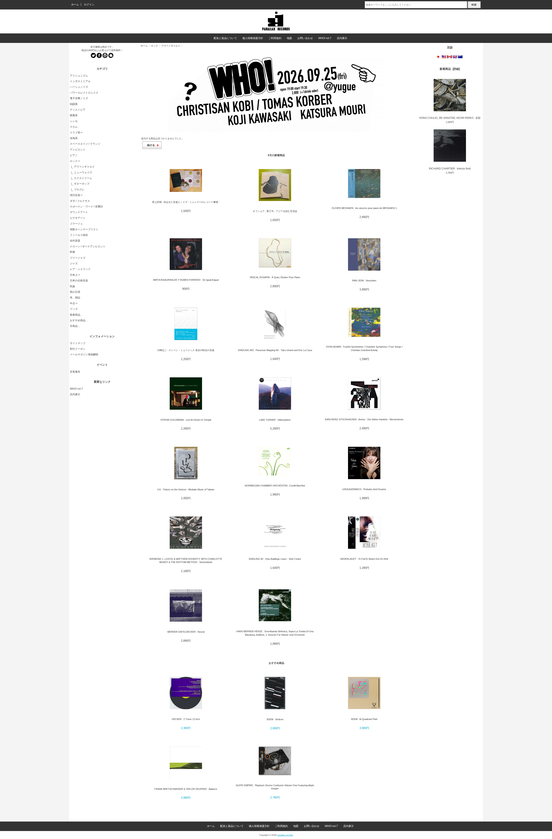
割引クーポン (77, 348)
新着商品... (76, 314)
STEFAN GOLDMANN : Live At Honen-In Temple (185, 420)
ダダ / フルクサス (80, 200)
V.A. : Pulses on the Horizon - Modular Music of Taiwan (185, 489)
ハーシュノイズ (79, 86)
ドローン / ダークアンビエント (87, 246)
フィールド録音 (79, 235)
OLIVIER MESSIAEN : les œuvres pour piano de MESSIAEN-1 (364, 208)
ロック (154, 45)
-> (75, 161)
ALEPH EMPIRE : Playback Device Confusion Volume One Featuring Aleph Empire (275, 787)
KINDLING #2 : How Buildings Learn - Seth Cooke (275, 559)
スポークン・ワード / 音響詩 (86, 206)
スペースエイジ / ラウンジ (85, 143)
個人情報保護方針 (252, 38)
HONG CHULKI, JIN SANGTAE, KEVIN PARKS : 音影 (450, 117)
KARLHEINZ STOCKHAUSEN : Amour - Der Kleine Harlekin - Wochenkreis (364, 419)
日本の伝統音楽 (79, 280)
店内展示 (342, 38)
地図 (289, 38)
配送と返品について (225, 38)
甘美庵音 (75, 371)
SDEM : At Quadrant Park (364, 719)
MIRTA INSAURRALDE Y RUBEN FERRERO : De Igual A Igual (185, 280)
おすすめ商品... (78, 320)
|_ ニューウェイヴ (81, 172)
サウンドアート (79, 212)
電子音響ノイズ (79, 98)
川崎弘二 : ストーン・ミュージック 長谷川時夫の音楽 (185, 350)
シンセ (74, 121)
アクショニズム (79, 75)
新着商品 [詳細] (450, 69)
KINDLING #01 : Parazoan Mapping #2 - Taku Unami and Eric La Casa (275, 350)
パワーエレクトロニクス (84, 92)
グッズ (74, 309)
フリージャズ (77, 257)
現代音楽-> (76, 195)
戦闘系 (74, 104)
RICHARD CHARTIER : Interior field (450, 168)
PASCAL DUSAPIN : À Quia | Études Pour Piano (275, 277)
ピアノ (74, 155)
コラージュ (76, 223)
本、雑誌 (75, 297)
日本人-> (75, 274)
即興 (72, 252)
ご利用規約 (274, 38)
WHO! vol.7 (324, 38)
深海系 (74, 138)
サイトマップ (77, 343)
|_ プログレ (77, 189)
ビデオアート (77, 218)
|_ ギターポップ (79, 183)
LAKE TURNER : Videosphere (275, 420)
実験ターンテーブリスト (84, 229)
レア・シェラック (80, 269)
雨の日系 (75, 291)
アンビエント (77, 149)
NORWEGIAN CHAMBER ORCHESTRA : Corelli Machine (275, 485)
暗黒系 (74, 115)
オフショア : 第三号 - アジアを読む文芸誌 (275, 211)
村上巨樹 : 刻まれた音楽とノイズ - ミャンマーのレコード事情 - (186, 202)
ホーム (75, 4)
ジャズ (74, 263)
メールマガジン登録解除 (84, 354)
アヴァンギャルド (170, 45)
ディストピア (77, 109)
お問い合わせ (305, 38)
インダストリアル (80, 81)
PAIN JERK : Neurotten (364, 280)
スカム (74, 126)
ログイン (89, 4)
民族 (72, 286)
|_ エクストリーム (81, 178)
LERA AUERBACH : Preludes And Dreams (364, 489)
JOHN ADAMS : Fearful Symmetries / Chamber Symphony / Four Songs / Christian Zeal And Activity (364, 348)
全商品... (75, 326)
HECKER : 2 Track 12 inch (186, 719)
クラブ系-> (76, 132)
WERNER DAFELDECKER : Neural (185, 631)
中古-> (73, 303)
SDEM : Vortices (275, 719)
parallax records (285, 835)
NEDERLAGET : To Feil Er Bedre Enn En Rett (364, 559)
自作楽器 (75, 240)
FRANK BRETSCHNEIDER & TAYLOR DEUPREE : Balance (185, 789)
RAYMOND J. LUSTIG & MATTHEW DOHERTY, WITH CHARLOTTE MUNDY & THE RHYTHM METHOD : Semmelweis (185, 560)
